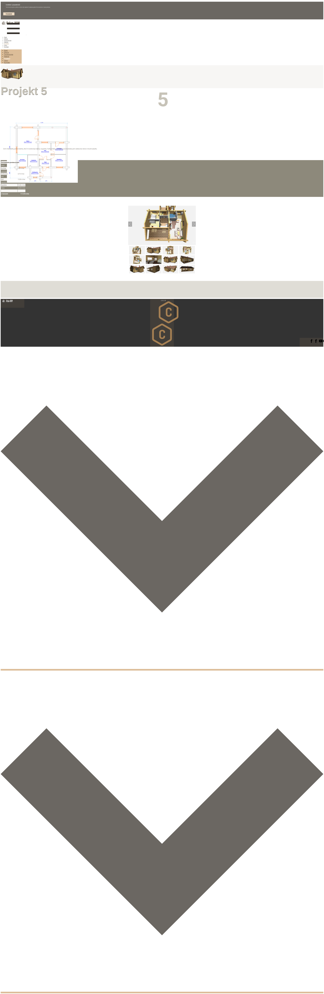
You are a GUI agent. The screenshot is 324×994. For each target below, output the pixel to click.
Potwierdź (9, 14)
